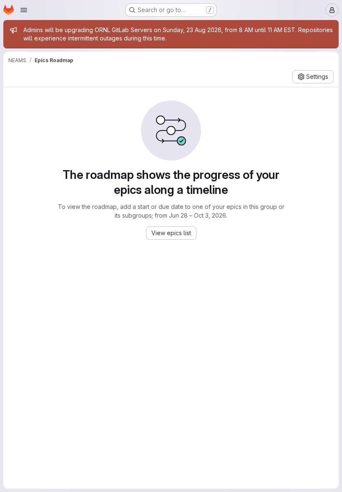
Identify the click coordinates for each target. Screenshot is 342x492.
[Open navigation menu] (23, 10)
